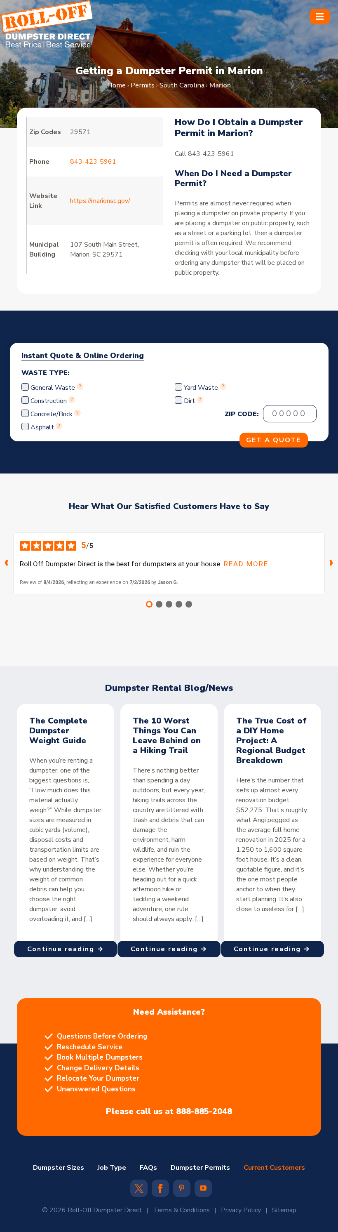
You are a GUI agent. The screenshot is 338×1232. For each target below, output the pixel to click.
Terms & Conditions (181, 1210)
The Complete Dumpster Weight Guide (58, 730)
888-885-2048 (204, 1112)
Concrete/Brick (52, 414)
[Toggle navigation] (319, 16)
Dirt (189, 400)
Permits (143, 85)
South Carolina (182, 85)
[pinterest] (182, 1188)
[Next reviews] (331, 563)
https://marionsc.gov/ (100, 200)
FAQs (148, 1167)
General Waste (54, 387)
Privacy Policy (241, 1210)
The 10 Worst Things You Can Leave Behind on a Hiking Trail (167, 735)
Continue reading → (65, 949)
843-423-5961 (93, 161)
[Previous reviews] (6, 563)
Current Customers (274, 1167)
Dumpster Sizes (58, 1167)
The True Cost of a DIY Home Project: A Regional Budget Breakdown (271, 740)
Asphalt (42, 427)
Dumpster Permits (200, 1167)
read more (246, 564)
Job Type (112, 1167)
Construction (49, 400)
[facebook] (160, 1190)
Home (116, 85)
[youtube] (203, 1188)
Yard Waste (201, 387)
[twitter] (138, 1190)
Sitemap (284, 1210)
